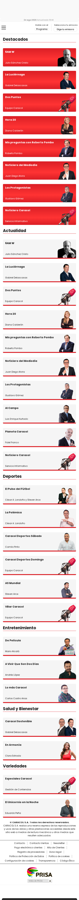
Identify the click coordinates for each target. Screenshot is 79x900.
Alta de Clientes (55, 847)
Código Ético (67, 860)
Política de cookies (59, 856)
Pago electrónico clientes (28, 847)
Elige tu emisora (65, 29)
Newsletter (59, 843)
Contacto (19, 843)
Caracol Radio (18, 28)
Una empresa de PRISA (39, 872)
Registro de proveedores (31, 852)
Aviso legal (55, 852)
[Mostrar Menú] (3, 27)
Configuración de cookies (19, 860)
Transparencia (47, 860)
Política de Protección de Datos (26, 856)
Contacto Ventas (39, 843)
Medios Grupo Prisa (39, 881)
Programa (41, 29)
